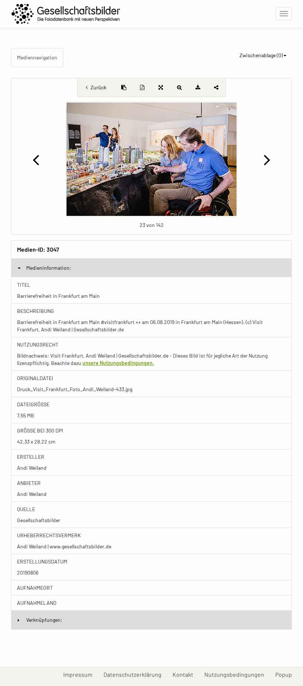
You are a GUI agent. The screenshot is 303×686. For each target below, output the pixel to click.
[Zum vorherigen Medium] (36, 159)
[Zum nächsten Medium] (267, 159)
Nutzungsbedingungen (237, 674)
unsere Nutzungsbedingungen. (118, 363)
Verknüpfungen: (44, 620)
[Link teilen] (216, 87)
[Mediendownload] (197, 87)
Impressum (80, 674)
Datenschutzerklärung (135, 674)
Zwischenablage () (261, 55)
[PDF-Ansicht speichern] (142, 87)
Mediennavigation (37, 57)
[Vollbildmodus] (161, 87)
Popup (286, 674)
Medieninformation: (48, 268)
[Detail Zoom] (179, 87)
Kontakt (186, 674)
